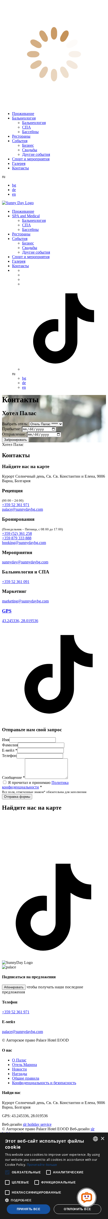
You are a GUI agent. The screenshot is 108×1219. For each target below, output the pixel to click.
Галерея (18, 163)
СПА (26, 127)
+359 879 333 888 (16, 538)
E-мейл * (9, 750)
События (19, 141)
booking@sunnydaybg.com (24, 542)
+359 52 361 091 (15, 582)
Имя (5, 740)
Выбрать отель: (15, 424)
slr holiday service (37, 1124)
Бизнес (28, 145)
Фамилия (10, 745)
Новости (19, 1069)
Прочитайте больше (42, 1165)
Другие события (36, 154)
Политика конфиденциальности (35, 784)
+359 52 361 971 (15, 505)
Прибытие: (11, 429)
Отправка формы (17, 797)
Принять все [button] (28, 1209)
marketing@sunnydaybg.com (25, 601)
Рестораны (21, 136)
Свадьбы (29, 150)
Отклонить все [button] (77, 1209)
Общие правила (25, 1078)
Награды (19, 1074)
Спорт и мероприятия (30, 159)
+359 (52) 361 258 (17, 533)
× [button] (102, 1139)
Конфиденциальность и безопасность (44, 1083)
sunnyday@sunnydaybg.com (25, 562)
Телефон (9, 755)
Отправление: (14, 434)
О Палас (19, 1060)
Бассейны (30, 132)
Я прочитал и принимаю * (35, 784)
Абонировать (14, 987)
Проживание (23, 113)
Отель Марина (24, 1064)
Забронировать (15, 440)
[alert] (54, 1176)
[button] (54, 1200)
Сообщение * (13, 777)
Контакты (20, 168)
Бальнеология (24, 118)
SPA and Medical (26, 216)
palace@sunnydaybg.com (22, 509)
